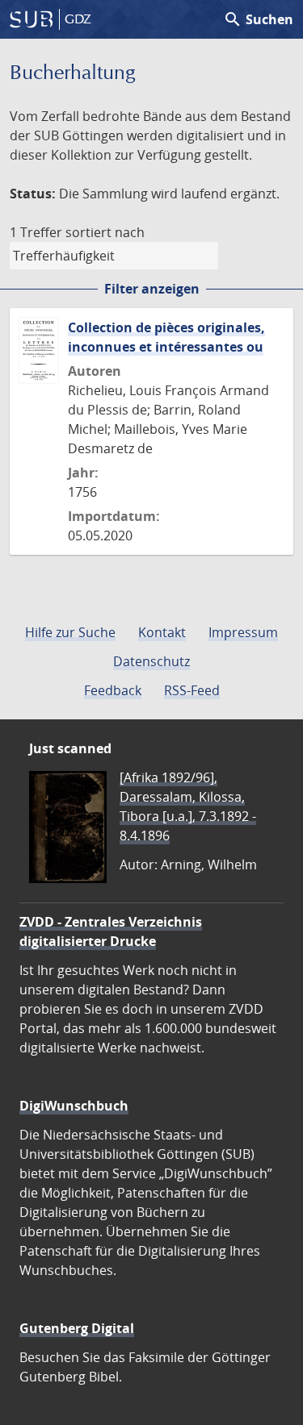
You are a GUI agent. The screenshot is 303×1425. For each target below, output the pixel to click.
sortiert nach (105, 232)
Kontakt (162, 632)
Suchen (258, 19)
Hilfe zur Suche (70, 632)
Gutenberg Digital (76, 1328)
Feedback (112, 690)
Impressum (243, 632)
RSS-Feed (192, 690)
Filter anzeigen (152, 289)
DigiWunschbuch (73, 1106)
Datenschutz (151, 661)
